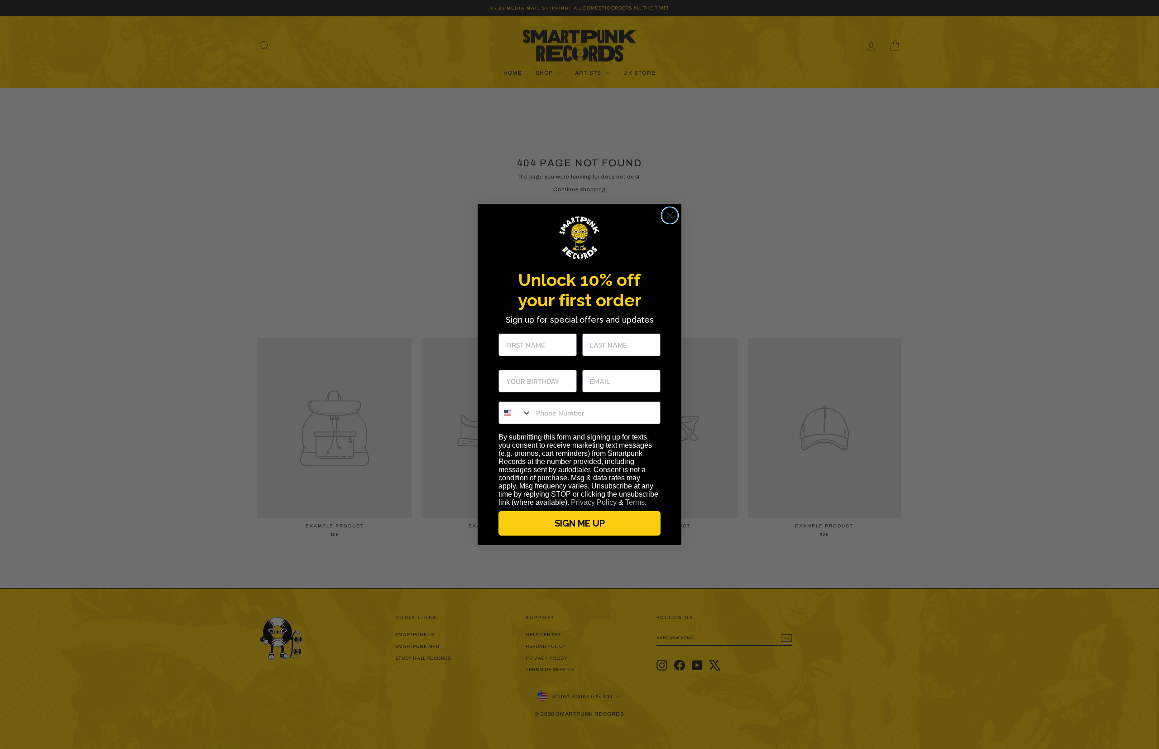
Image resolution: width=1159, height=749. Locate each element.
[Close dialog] (670, 215)
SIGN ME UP (580, 523)
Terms (635, 502)
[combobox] (515, 413)
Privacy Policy (594, 502)
